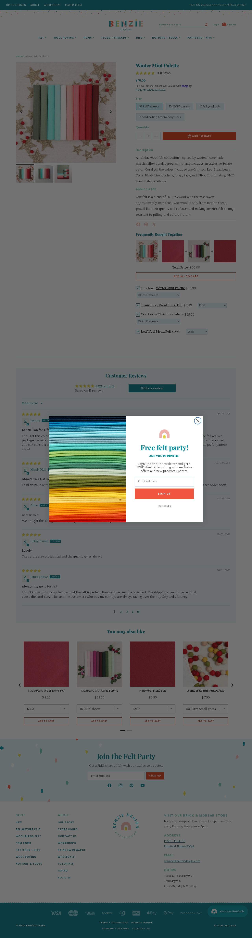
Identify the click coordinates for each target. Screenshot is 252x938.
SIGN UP (164, 493)
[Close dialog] (197, 420)
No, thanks (164, 506)
